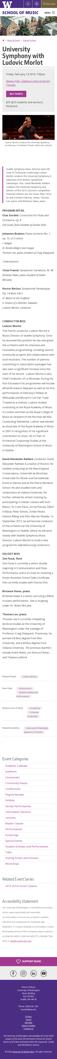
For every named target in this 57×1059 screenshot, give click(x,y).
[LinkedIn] (34, 973)
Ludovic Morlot (29, 676)
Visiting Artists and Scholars (21, 858)
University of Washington (23, 1051)
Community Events (16, 783)
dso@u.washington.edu (20, 941)
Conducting (34, 708)
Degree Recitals (14, 794)
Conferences (12, 789)
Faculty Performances (18, 806)
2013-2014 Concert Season (21, 886)
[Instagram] (24, 973)
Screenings (12, 835)
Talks (8, 852)
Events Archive (29, 40)
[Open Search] (36, 4)
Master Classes (14, 823)
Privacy (28, 1016)
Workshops (12, 863)
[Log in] (28, 4)
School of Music (20, 13)
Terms (28, 1019)
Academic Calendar (16, 766)
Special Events (13, 841)
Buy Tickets (16, 94)
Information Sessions (18, 812)
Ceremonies (12, 777)
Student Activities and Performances (26, 846)
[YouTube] (44, 973)
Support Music (31, 961)
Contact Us (28, 1028)
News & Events (13, 40)
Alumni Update (28, 1025)
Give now (50, 4)
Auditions (11, 771)
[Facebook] (14, 973)
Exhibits (10, 800)
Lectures (10, 817)
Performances (25, 688)
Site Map (28, 1022)
